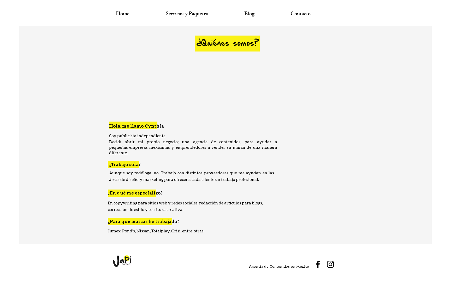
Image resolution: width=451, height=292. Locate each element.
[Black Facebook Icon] (318, 264)
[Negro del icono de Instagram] (330, 264)
